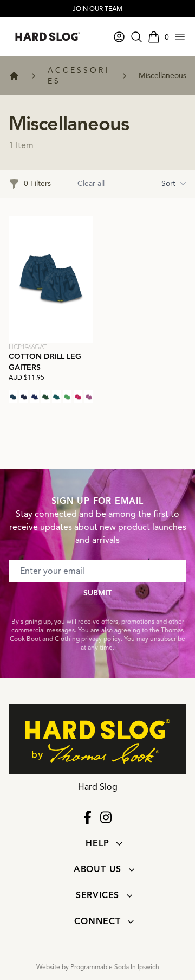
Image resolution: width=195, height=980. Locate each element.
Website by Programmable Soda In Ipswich (97, 967)
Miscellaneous (162, 75)
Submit (97, 593)
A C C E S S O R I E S (78, 76)
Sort (168, 183)
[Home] (14, 76)
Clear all (91, 183)
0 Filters (37, 183)
